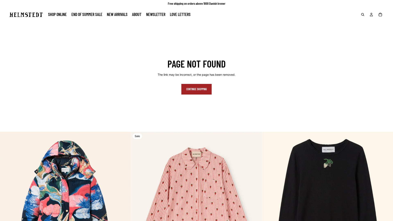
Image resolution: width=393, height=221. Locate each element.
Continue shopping (196, 89)
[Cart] (380, 14)
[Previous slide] (6, 197)
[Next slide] (125, 197)
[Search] (362, 14)
